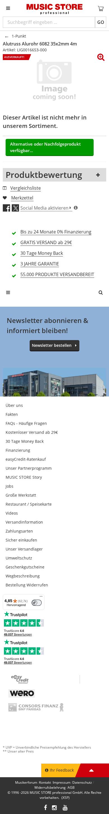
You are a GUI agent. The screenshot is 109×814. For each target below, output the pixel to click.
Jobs (9, 486)
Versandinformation (24, 522)
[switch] (37, 603)
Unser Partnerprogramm (29, 468)
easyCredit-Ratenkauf (26, 459)
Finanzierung (18, 450)
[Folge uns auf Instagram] (55, 808)
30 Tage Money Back (25, 441)
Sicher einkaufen (21, 540)
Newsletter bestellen (52, 345)
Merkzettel (22, 198)
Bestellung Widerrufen (27, 585)
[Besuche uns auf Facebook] (45, 808)
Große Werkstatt (21, 495)
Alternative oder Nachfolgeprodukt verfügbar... (45, 147)
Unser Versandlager (24, 549)
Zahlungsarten (19, 531)
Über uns (14, 405)
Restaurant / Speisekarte (29, 504)
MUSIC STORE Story (24, 477)
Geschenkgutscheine (25, 567)
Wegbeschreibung (23, 576)
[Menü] (41, 597)
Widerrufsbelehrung (50, 787)
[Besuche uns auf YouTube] (65, 808)
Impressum (61, 782)
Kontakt (45, 782)
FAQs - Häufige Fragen (26, 423)
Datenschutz (82, 782)
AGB (71, 787)
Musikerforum (26, 782)
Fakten (12, 414)
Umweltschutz (19, 558)
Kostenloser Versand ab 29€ (32, 432)
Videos (12, 513)
